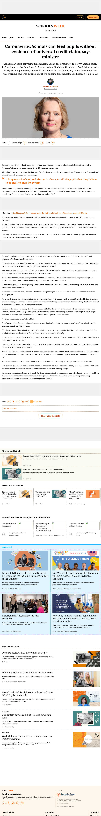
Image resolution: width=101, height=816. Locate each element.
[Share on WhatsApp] (9, 401)
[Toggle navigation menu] (4, 17)
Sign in (79, 17)
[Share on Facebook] (13, 401)
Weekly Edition (59, 37)
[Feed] (4, 803)
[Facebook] (8, 803)
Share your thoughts (50, 416)
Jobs (12, 37)
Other (71, 37)
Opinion (20, 37)
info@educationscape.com (67, 806)
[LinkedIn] (17, 803)
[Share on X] (18, 401)
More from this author (50, 89)
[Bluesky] (13, 803)
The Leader (43, 37)
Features (31, 37)
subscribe (93, 17)
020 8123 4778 (64, 803)
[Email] (22, 803)
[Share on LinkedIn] (22, 401)
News (4, 37)
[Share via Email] (27, 401)
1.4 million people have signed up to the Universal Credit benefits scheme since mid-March (49, 213)
